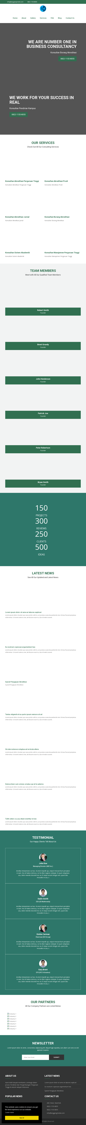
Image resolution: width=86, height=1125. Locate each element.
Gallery (33, 18)
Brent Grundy (43, 344)
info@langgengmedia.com (15, 2)
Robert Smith (43, 310)
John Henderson (43, 379)
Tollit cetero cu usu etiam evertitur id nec (21, 819)
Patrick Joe (43, 413)
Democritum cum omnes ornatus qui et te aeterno (24, 784)
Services (43, 18)
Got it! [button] (22, 1118)
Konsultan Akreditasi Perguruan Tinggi (22, 181)
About (24, 18)
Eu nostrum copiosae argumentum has (20, 647)
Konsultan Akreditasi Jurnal (17, 217)
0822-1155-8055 (67, 59)
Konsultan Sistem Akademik (17, 252)
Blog (60, 18)
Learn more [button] (9, 1112)
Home (15, 18)
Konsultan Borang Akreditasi (57, 217)
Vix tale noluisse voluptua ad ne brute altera (22, 749)
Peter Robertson (43, 448)
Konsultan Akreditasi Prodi (56, 181)
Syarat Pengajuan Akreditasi (16, 682)
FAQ (52, 18)
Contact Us (70, 18)
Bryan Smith (43, 482)
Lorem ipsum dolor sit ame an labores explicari (23, 612)
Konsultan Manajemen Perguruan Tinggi (62, 252)
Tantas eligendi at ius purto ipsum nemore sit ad (23, 714)
